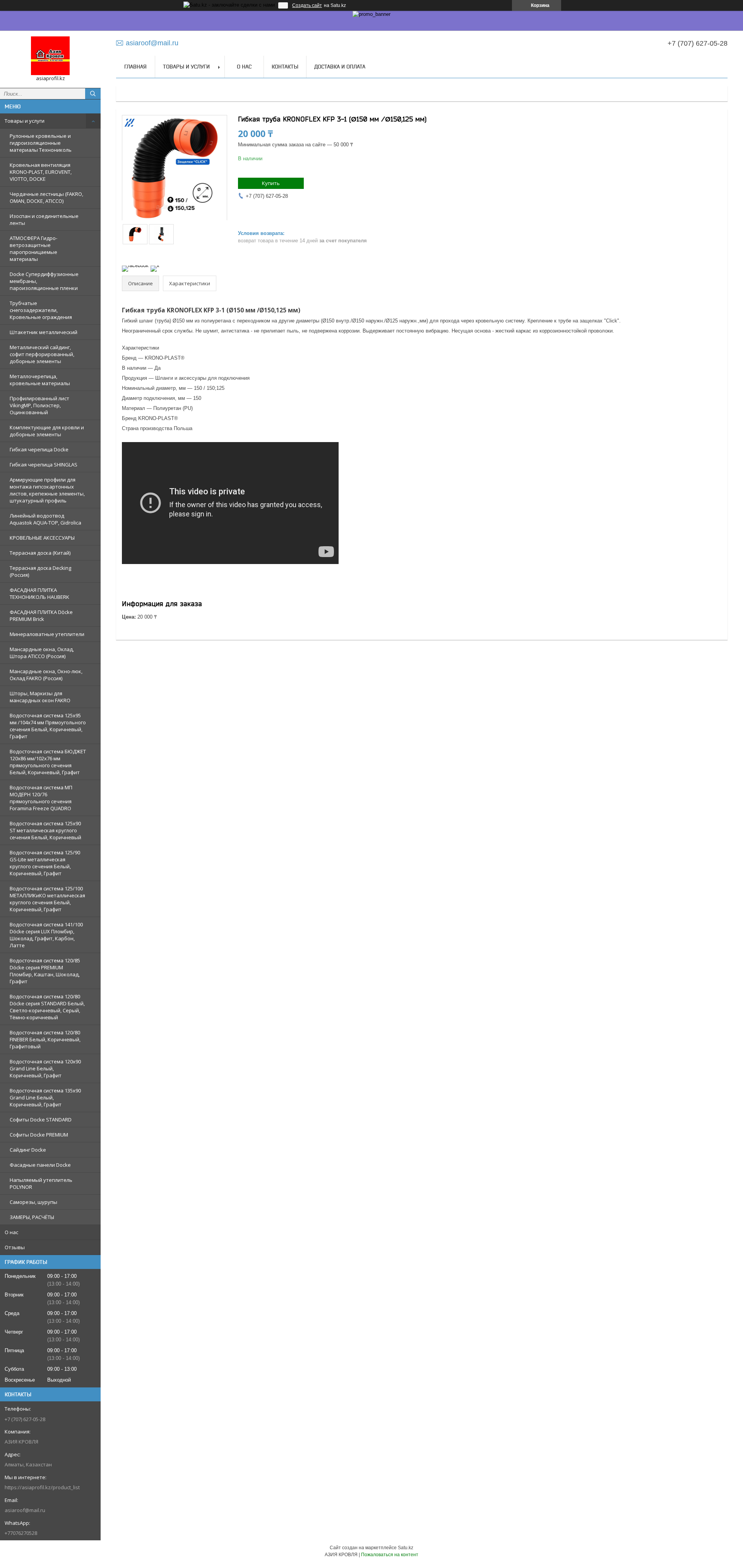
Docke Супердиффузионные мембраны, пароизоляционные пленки (44, 281)
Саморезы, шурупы (33, 1202)
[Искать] (93, 93)
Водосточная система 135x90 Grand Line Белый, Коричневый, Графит (45, 1097)
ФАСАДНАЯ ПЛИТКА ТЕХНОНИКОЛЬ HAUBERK (39, 593)
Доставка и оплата (339, 66)
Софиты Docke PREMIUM (39, 1134)
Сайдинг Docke (28, 1149)
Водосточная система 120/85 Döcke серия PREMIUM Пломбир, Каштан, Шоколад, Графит (45, 971)
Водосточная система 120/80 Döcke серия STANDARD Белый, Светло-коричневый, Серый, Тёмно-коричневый (47, 1007)
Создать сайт (307, 5)
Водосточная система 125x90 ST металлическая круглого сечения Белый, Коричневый (45, 830)
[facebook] (135, 265)
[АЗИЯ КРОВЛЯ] (50, 55)
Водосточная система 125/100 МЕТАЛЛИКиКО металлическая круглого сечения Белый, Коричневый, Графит (47, 899)
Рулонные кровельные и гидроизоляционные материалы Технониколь (41, 142)
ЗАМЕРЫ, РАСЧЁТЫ (32, 1217)
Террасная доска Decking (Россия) (40, 571)
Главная (135, 66)
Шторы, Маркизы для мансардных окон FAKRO (40, 697)
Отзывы (15, 1247)
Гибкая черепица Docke (39, 449)
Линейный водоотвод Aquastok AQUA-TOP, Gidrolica (45, 519)
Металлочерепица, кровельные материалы (40, 380)
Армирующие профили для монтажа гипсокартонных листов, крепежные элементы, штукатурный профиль (47, 490)
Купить (271, 183)
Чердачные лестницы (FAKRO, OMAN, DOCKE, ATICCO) (46, 197)
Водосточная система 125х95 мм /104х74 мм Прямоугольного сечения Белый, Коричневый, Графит (48, 726)
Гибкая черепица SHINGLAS (43, 464)
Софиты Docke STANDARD (41, 1119)
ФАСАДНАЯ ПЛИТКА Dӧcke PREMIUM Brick (41, 615)
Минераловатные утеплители (47, 634)
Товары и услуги (25, 120)
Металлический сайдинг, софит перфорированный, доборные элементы (42, 354)
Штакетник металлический (43, 332)
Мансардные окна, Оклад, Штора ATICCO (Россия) (42, 653)
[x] (155, 265)
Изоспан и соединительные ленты (44, 219)
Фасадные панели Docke (40, 1164)
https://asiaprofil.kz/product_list (42, 1487)
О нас (11, 1232)
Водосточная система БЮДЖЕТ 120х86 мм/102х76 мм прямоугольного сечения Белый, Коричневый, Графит (48, 762)
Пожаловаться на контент (389, 1554)
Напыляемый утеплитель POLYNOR (41, 1183)
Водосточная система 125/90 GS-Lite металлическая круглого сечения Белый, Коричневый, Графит (45, 863)
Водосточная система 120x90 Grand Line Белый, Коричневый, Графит (45, 1068)
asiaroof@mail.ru (25, 1510)
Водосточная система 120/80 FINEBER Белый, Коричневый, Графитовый (45, 1039)
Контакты (285, 66)
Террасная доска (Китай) (40, 552)
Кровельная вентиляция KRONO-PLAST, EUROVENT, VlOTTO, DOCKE (41, 171)
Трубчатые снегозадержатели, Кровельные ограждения (41, 310)
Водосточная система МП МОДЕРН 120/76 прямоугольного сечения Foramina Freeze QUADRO (41, 798)
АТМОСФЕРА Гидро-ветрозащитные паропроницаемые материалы (33, 248)
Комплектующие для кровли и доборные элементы (47, 431)
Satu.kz (405, 1547)
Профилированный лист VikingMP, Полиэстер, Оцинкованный (39, 405)
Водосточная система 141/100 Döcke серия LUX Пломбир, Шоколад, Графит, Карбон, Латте (46, 935)
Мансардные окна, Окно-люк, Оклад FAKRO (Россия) (46, 675)
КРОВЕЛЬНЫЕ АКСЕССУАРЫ (42, 537)
